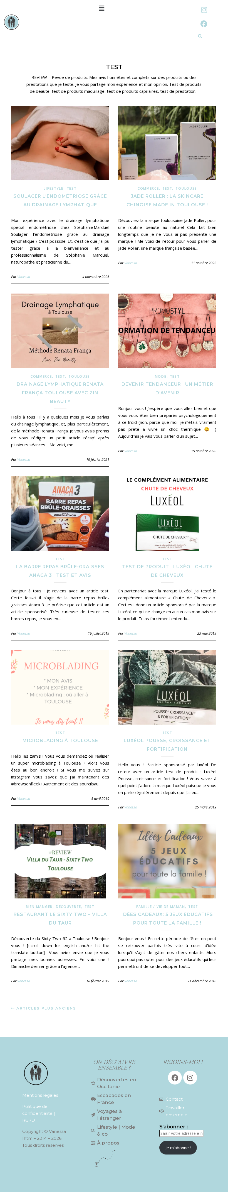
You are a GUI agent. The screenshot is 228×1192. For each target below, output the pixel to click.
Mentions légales (40, 1095)
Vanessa (23, 276)
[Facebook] (204, 24)
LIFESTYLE (53, 188)
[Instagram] (204, 10)
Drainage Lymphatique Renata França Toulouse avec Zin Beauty (60, 393)
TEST (72, 188)
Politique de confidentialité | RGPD (38, 1113)
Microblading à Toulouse (60, 740)
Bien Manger (39, 906)
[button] (101, 8)
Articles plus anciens (45, 1008)
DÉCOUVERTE (68, 906)
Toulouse (186, 188)
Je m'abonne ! (178, 1147)
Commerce (148, 188)
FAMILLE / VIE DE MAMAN (160, 906)
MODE (161, 376)
